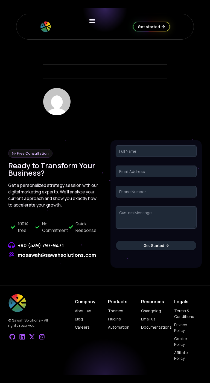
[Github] (12, 336)
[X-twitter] (32, 336)
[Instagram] (41, 336)
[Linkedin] (22, 336)
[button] (30, 153)
